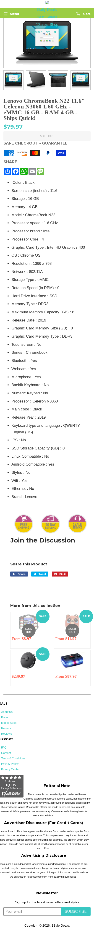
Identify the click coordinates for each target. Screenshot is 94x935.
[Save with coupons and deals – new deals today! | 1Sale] (47, 3)
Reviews (6, 733)
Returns (6, 728)
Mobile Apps (8, 722)
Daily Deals (47, 9)
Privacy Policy (9, 764)
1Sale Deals (60, 925)
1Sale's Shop (47, 24)
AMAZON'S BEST (47, 32)
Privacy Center (10, 769)
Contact (6, 753)
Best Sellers (47, 17)
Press (4, 717)
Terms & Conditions (13, 758)
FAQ (3, 747)
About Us (7, 712)
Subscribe (76, 911)
